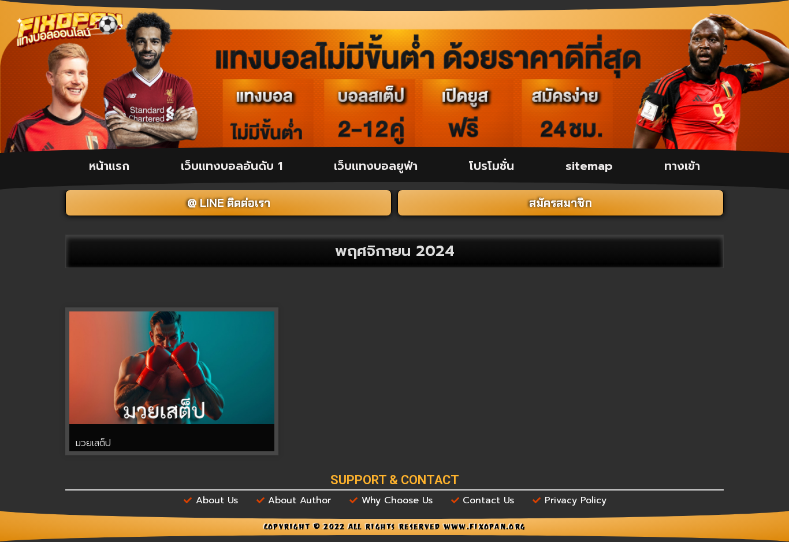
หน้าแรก (109, 166)
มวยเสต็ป (93, 443)
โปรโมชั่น (491, 166)
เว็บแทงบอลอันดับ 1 (231, 166)
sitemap (589, 166)
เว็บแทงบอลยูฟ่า (376, 166)
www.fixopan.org (485, 528)
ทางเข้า (682, 166)
